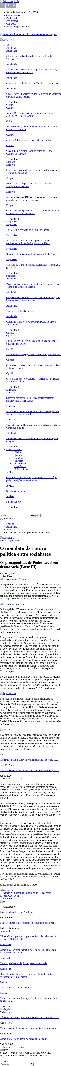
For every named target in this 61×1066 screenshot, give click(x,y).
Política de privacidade (17, 26)
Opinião (10, 332)
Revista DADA (14, 449)
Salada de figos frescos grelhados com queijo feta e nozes (28, 922)
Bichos (18, 455)
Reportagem (13, 540)
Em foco (10, 406)
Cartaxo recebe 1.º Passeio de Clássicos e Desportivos (32, 83)
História (18, 460)
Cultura (10, 105)
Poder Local (13, 895)
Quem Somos (13, 15)
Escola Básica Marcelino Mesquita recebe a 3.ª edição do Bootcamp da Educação (32, 71)
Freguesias (11, 221)
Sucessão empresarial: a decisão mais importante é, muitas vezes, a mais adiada (31, 399)
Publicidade (12, 18)
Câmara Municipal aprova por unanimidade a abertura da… (29, 759)
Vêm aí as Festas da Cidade (19, 311)
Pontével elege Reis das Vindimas (16, 912)
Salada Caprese (13, 501)
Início (9, 45)
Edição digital (21, 469)
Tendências (20, 466)
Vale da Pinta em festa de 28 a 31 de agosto (27, 229)
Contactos (11, 23)
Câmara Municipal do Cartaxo (17, 893)
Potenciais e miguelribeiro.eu (33, 1055)
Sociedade (11, 275)
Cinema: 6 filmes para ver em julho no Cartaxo (29, 140)
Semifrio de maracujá (16, 491)
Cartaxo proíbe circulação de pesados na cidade (23, 1039)
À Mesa (18, 458)
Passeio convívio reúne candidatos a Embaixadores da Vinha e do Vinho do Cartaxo (32, 285)
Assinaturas (12, 21)
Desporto (10, 161)
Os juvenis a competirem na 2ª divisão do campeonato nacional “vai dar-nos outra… (32, 212)
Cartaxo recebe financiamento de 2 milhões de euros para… (29, 770)
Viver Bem (20, 463)
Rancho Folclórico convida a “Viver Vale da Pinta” (31, 254)
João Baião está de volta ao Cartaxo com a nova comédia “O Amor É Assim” (29, 114)
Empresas (11, 389)
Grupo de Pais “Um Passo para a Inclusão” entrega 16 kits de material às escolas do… (33, 299)
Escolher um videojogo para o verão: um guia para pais (33, 354)
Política (3, 540)
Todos (17, 452)
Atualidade (11, 48)
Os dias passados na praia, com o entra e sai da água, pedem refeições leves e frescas (32, 479)
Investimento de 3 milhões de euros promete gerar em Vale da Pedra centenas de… (32, 413)
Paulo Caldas (38, 893)
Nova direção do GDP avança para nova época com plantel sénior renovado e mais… (31, 198)
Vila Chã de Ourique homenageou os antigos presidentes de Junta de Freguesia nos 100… (28, 242)
